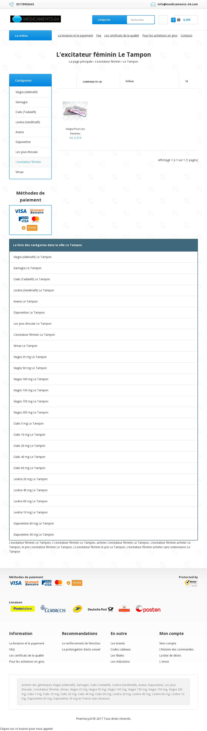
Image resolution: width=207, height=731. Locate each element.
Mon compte (167, 643)
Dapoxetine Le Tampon (29, 312)
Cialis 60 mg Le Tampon (29, 468)
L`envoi (164, 661)
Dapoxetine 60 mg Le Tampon (34, 523)
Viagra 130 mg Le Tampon (31, 390)
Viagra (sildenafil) (27, 92)
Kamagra (21, 102)
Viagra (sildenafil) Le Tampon (33, 257)
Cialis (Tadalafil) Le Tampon (32, 279)
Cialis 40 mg (86, 694)
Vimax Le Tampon (25, 346)
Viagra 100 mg (117, 689)
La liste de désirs (170, 655)
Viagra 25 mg (78, 689)
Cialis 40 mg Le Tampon (29, 457)
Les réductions (120, 661)
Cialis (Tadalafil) (26, 112)
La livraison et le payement (26, 643)
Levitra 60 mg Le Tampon (31, 501)
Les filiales (117, 655)
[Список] (70, 81)
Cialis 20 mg (68, 694)
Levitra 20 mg (122, 694)
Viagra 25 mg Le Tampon (30, 357)
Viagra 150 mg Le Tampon (31, 401)
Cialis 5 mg (34, 694)
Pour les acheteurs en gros (26, 661)
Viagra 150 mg (157, 689)
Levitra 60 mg (161, 694)
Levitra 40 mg (141, 694)
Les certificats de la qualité (26, 655)
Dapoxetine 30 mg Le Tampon (34, 534)
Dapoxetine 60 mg (39, 698)
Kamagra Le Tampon (27, 268)
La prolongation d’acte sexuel (81, 649)
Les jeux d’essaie (27, 152)
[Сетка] (64, 81)
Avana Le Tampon (26, 301)
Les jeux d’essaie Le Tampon (33, 323)
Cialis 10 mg (51, 694)
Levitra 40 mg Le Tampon (31, 490)
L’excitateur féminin (107, 61)
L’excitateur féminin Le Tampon (34, 335)
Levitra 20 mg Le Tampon (31, 479)
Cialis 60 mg (103, 694)
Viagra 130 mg (137, 689)
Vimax (19, 172)
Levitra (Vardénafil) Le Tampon (34, 290)
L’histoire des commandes (176, 649)
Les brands (118, 643)
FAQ (12, 649)
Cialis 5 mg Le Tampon (29, 423)
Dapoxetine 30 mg (65, 698)
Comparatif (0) (92, 81)
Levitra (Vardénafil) (28, 122)
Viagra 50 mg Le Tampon (30, 368)
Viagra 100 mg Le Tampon (31, 379)
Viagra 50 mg (97, 689)
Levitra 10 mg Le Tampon (31, 512)
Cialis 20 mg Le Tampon (29, 446)
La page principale (81, 61)
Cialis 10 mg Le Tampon (29, 434)
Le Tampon (130, 61)
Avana (20, 132)
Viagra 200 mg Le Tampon (31, 412)
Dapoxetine (23, 142)
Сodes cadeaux (121, 649)
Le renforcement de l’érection (81, 643)
